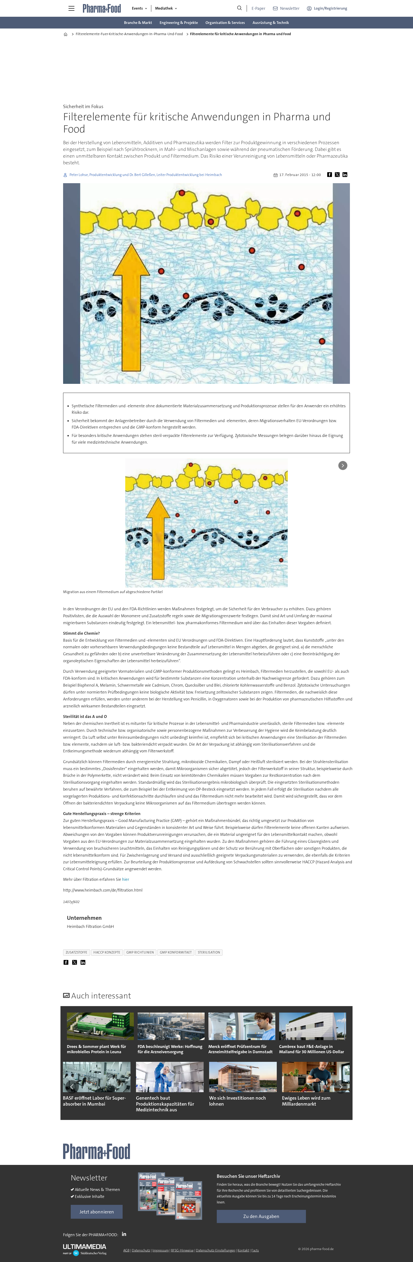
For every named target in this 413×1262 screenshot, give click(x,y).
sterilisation (209, 952)
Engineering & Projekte (179, 22)
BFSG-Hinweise (182, 1250)
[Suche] (239, 8)
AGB (126, 1250)
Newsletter (289, 8)
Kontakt (243, 1250)
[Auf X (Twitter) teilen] (338, 175)
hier (125, 879)
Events (137, 8)
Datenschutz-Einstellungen (215, 1250)
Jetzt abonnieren (97, 1212)
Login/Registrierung (330, 8)
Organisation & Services (225, 22)
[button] (72, 1087)
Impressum (160, 1250)
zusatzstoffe (77, 952)
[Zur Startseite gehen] (102, 8)
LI (125, 1233)
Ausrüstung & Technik (271, 22)
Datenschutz (141, 1250)
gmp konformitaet (176, 952)
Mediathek (164, 8)
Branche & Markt (138, 22)
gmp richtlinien (140, 952)
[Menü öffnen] (71, 8)
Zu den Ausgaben (261, 1216)
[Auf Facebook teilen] (330, 175)
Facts (255, 1250)
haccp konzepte (106, 952)
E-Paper (258, 8)
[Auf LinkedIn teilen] (345, 175)
